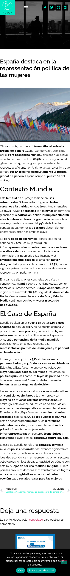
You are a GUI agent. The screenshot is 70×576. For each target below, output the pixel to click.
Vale (20, 570)
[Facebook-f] (45, 8)
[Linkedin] (65, 8)
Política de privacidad (41, 570)
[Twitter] (52, 8)
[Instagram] (58, 8)
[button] (26, 7)
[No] (64, 562)
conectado (36, 519)
